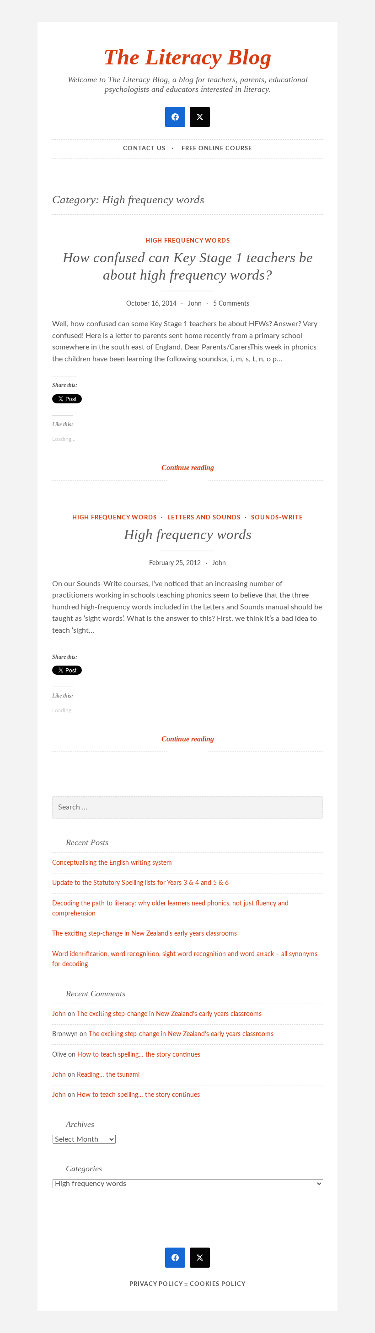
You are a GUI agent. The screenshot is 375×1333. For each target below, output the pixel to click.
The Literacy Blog (187, 56)
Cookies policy (218, 1284)
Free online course (217, 149)
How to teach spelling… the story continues (138, 1055)
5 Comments (231, 304)
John (195, 304)
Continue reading (202, 468)
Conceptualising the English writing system (112, 863)
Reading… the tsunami (108, 1075)
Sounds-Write (277, 518)
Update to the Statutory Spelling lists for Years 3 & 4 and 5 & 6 (140, 883)
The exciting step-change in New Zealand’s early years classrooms (144, 934)
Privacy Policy (155, 1284)
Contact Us (144, 149)
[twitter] (200, 117)
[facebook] (175, 117)
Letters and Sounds (204, 518)
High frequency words (187, 241)
